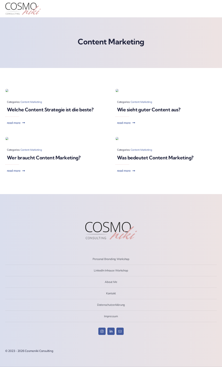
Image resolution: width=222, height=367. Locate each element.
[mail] (120, 331)
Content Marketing (31, 102)
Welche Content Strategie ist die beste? (50, 109)
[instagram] (102, 331)
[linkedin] (111, 331)
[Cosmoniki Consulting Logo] (23, 4)
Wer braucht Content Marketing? (43, 158)
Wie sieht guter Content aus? (148, 109)
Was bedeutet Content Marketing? (155, 158)
